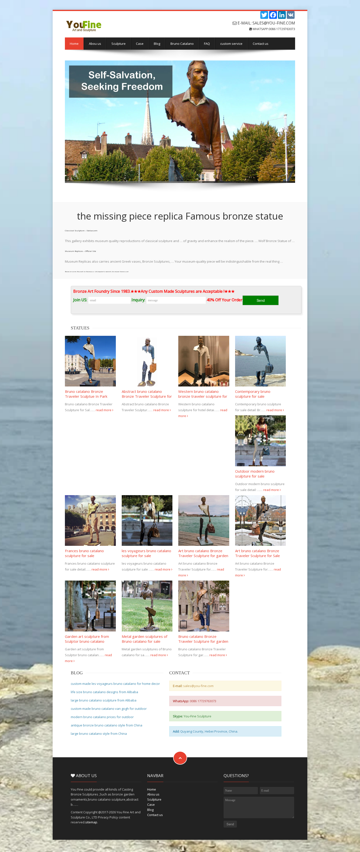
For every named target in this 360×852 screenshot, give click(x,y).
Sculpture (118, 43)
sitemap (91, 822)
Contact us (260, 43)
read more (104, 410)
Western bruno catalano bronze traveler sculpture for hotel (202, 396)
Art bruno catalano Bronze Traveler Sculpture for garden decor (203, 555)
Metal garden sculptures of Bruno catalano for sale (144, 639)
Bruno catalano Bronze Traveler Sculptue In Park (86, 394)
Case (140, 43)
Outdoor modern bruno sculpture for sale (255, 474)
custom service (231, 43)
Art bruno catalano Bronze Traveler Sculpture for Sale (257, 553)
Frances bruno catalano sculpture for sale (84, 553)
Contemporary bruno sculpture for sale (252, 394)
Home (74, 43)
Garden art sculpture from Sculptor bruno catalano (87, 639)
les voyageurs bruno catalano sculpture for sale (146, 553)
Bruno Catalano (182, 43)
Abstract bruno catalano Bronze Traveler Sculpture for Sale (147, 396)
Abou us (95, 43)
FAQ (207, 43)
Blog (157, 43)
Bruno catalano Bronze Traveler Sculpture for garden (203, 639)
